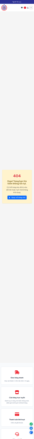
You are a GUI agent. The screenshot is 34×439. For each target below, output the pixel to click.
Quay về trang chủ (18, 197)
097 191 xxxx (17, 2)
